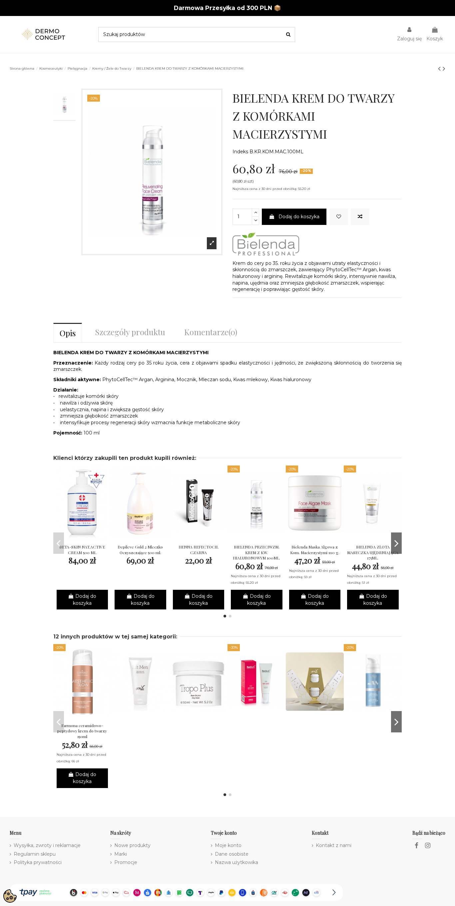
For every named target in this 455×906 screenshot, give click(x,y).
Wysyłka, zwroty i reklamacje (47, 845)
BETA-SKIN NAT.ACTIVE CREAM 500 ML (82, 549)
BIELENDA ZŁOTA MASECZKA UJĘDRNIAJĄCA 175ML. (372, 552)
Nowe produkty (132, 845)
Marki (120, 854)
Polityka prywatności (38, 862)
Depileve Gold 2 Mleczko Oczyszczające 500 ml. (140, 549)
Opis (68, 333)
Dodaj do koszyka (298, 217)
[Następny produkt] (444, 68)
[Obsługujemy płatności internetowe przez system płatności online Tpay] (176, 892)
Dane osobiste (231, 854)
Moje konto (228, 845)
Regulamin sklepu (35, 854)
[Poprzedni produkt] (440, 68)
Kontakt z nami (333, 845)
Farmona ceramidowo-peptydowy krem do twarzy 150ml (82, 731)
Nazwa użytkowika (236, 862)
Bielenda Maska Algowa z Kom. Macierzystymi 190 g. (314, 549)
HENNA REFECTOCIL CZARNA (199, 549)
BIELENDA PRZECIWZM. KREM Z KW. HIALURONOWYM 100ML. (256, 552)
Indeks (240, 152)
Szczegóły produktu (130, 332)
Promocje (125, 862)
